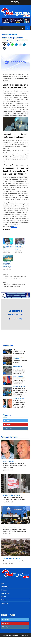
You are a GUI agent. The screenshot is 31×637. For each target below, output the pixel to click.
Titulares (22, 357)
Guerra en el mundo (18, 376)
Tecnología (13, 34)
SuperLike (14, 226)
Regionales (16, 386)
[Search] (22, 28)
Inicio (2, 583)
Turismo (3, 600)
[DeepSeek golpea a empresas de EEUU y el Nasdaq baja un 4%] (8, 241)
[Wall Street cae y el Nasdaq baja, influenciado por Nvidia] (20, 241)
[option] (15, 349)
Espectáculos (5, 593)
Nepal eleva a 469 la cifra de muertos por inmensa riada (7, 370)
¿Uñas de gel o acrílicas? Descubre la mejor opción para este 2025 (14, 284)
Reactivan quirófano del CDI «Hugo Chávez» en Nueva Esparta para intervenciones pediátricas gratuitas (7, 391)
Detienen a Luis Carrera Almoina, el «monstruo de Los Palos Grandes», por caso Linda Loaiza (7, 403)
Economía (5, 495)
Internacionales (17, 366)
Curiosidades (6, 34)
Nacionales (16, 357)
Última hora (16, 358)
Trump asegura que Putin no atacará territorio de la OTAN (7, 380)
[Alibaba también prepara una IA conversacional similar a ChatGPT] (8, 258)
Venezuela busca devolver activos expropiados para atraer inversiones (15, 483)
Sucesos (15, 398)
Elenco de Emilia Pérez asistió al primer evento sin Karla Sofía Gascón (14, 277)
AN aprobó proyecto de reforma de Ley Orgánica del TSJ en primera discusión (15, 515)
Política (3, 596)
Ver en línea (27, 28)
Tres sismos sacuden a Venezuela (7, 360)
